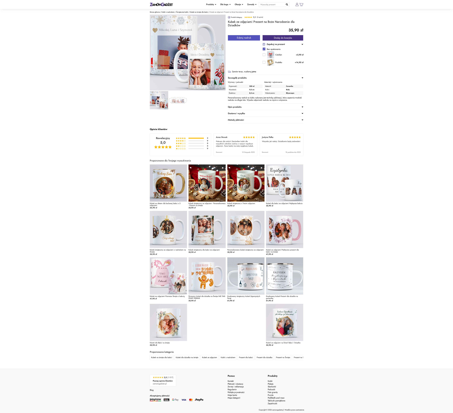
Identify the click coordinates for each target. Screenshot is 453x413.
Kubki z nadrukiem (168, 12)
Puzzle (270, 395)
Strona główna (155, 12)
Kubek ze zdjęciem (209, 357)
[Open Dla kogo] (230, 4)
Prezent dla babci (246, 357)
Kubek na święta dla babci (199, 12)
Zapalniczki (272, 403)
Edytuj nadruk (244, 37)
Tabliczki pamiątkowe (276, 400)
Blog (152, 390)
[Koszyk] (301, 4)
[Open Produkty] (216, 4)
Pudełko (278, 62)
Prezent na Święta (283, 357)
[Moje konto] (297, 4)
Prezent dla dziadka (264, 357)
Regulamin (232, 389)
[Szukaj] (287, 4)
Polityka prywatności (236, 392)
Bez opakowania (273, 49)
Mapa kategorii (234, 397)
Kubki (270, 381)
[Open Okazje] (242, 4)
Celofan (278, 55)
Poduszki (271, 389)
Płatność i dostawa (235, 383)
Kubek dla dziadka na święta (187, 357)
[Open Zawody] (256, 4)
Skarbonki (272, 386)
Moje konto (232, 395)
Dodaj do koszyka (283, 38)
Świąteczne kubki (182, 12)
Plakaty (270, 383)
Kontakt (231, 381)
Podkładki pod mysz (276, 397)
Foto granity (273, 392)
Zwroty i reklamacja (236, 386)
